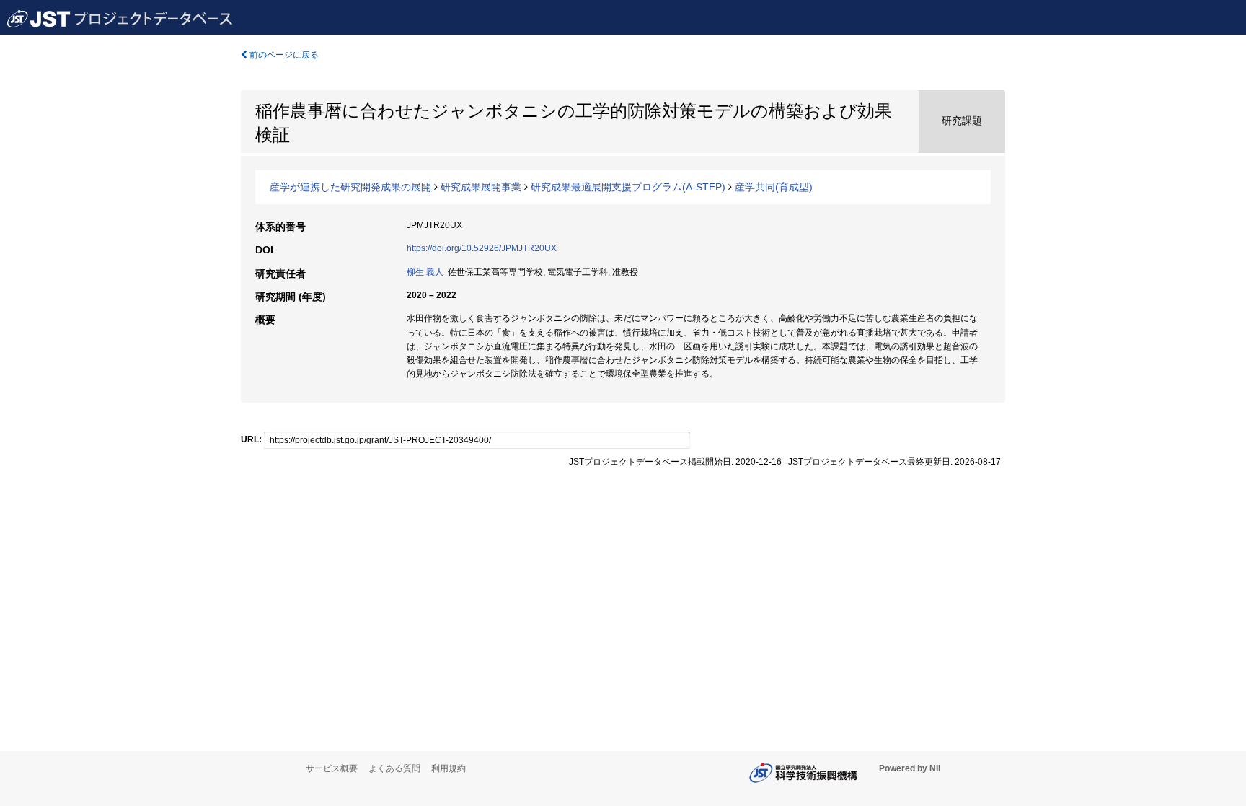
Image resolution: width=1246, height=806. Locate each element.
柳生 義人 (425, 272)
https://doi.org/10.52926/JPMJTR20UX (482, 248)
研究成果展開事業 (481, 187)
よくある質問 (394, 768)
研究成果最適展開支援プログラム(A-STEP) (628, 187)
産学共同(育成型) (774, 187)
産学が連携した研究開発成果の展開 (350, 187)
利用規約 (448, 768)
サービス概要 (332, 768)
